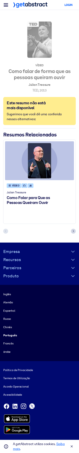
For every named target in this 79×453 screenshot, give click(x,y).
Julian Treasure (39, 85)
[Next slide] (73, 231)
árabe (7, 351)
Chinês (7, 327)
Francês (8, 343)
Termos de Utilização (16, 378)
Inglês (7, 294)
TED (35, 90)
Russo (7, 318)
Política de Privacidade (18, 370)
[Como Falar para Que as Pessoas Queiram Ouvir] (39, 160)
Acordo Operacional (16, 386)
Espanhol (9, 310)
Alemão (8, 302)
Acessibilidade (12, 394)
